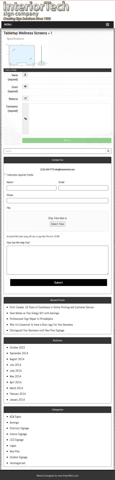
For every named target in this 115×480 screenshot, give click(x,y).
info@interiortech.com (65, 169)
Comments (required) (12, 108)
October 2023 (17, 347)
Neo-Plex (15, 451)
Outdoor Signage (18, 457)
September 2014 (19, 353)
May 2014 (15, 376)
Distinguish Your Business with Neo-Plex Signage (37, 330)
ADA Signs (15, 417)
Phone (10, 195)
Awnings (14, 422)
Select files (57, 224)
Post (68, 140)
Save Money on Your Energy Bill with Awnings (34, 313)
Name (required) (13, 77)
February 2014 (18, 394)
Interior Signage (18, 434)
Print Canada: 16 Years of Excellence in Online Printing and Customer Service (52, 307)
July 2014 (15, 365)
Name (10, 182)
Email (61, 182)
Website (13, 99)
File (8, 207)
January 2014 (17, 400)
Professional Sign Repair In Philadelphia (31, 319)
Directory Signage (19, 428)
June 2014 (16, 371)
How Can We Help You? (18, 242)
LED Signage (17, 440)
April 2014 (15, 382)
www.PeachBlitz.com (68, 475)
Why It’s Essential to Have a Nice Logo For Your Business (41, 325)
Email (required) (13, 89)
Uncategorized (17, 463)
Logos (13, 446)
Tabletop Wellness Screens (25, 33)
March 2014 (16, 388)
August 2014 (17, 359)
